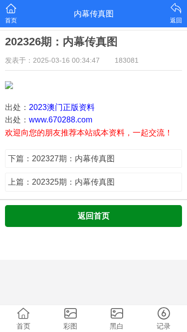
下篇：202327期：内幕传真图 (61, 158)
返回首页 (94, 216)
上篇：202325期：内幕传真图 (61, 182)
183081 (127, 60)
